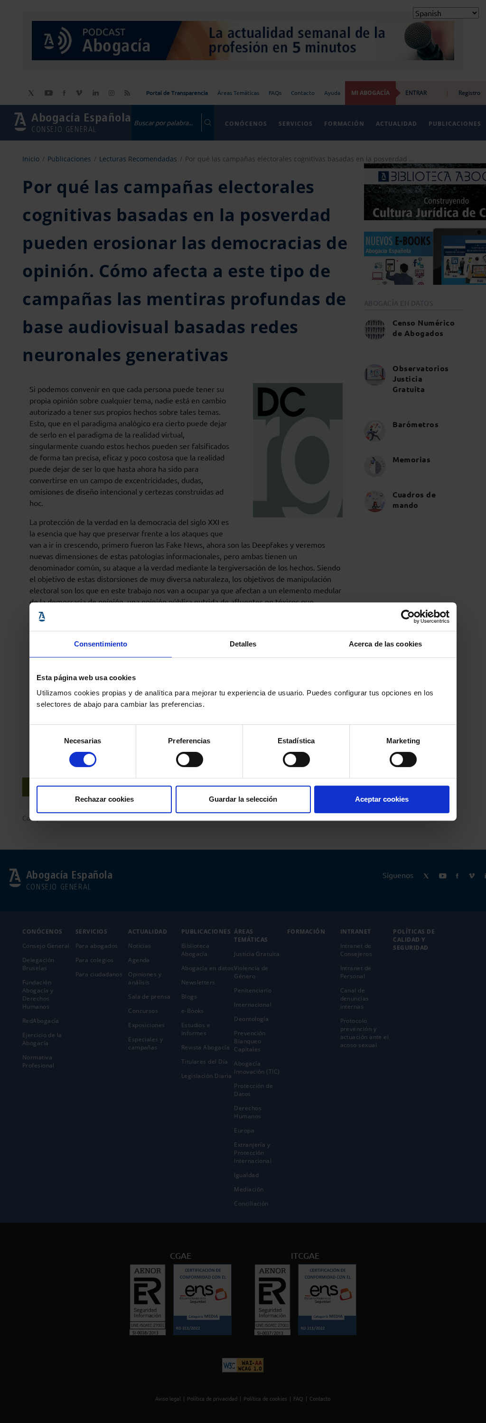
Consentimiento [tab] (100, 644)
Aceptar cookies (382, 799)
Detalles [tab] (243, 644)
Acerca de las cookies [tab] (385, 644)
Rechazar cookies (104, 799)
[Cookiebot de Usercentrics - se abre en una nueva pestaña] (407, 616)
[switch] (189, 759)
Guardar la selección (243, 799)
